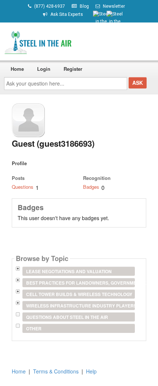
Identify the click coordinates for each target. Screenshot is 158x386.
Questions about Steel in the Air (67, 317)
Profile (19, 163)
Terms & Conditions (56, 371)
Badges (91, 186)
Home (17, 68)
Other (34, 328)
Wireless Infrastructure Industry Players (80, 305)
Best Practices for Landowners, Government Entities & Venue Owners (80, 282)
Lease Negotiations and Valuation (69, 271)
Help (91, 371)
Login (43, 68)
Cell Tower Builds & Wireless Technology (79, 294)
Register (73, 68)
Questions (22, 186)
